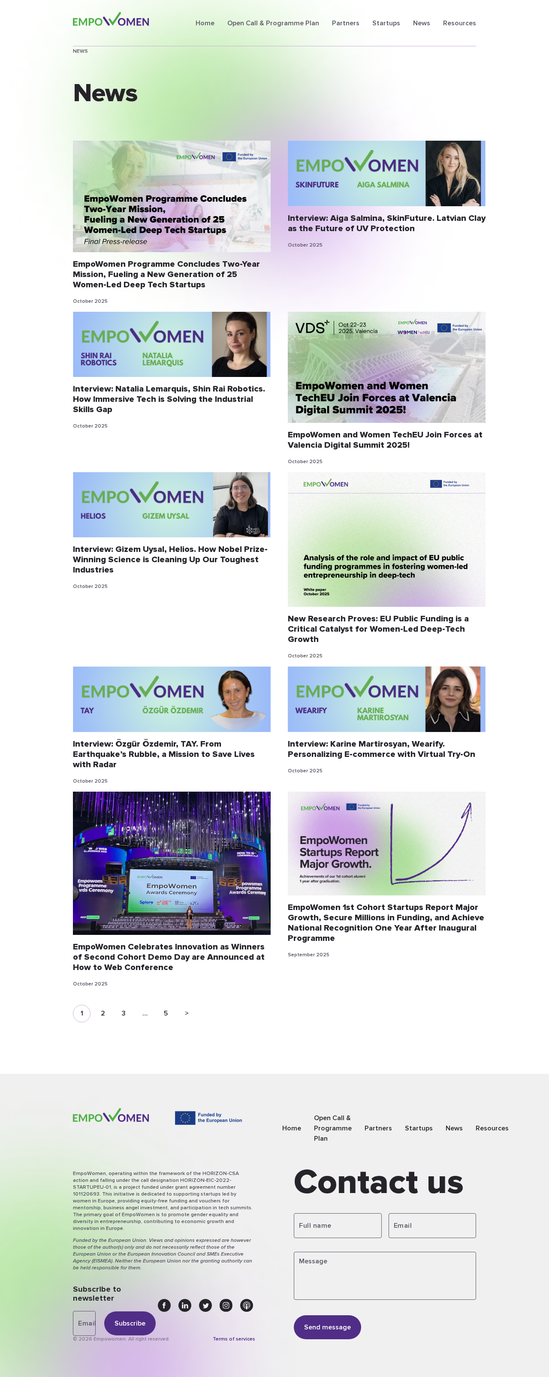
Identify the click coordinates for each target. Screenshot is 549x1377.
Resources (459, 23)
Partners (345, 23)
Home (205, 23)
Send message (327, 1327)
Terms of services (234, 1339)
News (421, 23)
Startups (386, 23)
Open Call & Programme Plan (273, 23)
